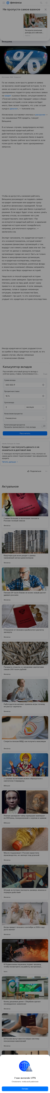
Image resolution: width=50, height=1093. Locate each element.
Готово (25, 1089)
